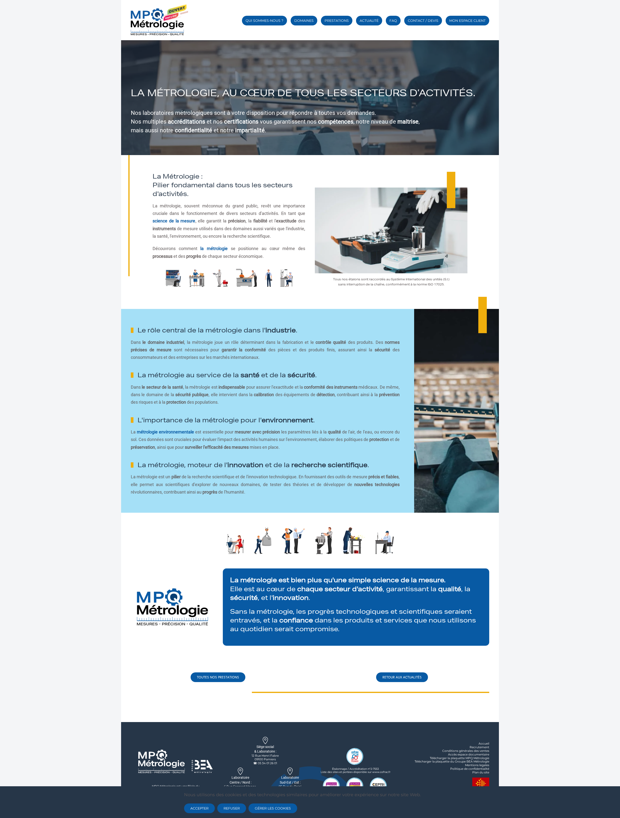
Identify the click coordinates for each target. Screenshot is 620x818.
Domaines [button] (304, 20)
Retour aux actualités (402, 677)
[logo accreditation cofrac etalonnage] (354, 756)
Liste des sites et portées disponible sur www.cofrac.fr (355, 772)
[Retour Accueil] (159, 19)
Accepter (199, 808)
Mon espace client (467, 20)
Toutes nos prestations (218, 677)
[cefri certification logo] (378, 785)
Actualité (369, 20)
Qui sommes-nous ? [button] (264, 20)
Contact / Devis (423, 20)
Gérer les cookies (273, 808)
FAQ (393, 20)
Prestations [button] (337, 20)
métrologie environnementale (165, 432)
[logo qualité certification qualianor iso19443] (354, 785)
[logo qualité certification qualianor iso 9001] (331, 785)
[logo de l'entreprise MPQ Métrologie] (175, 761)
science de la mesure (174, 221)
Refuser (232, 808)
